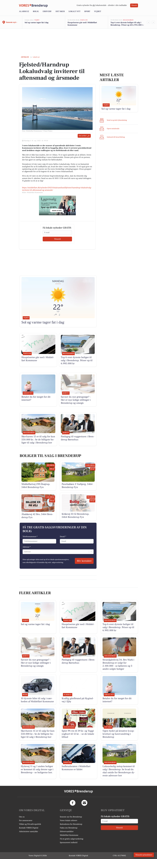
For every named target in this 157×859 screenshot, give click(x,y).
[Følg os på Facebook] (73, 803)
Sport (87, 11)
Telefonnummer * (30, 536)
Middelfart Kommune (69, 835)
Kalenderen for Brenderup (71, 824)
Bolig (36, 11)
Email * (63, 536)
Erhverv (47, 11)
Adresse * (27, 547)
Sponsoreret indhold (68, 842)
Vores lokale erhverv (68, 820)
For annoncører (25, 820)
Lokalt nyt (74, 11)
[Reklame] (57, 205)
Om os (22, 817)
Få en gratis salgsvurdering (71, 839)
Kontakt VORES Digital (28, 828)
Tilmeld (134, 5)
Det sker (60, 11)
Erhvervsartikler (66, 831)
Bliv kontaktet (84, 560)
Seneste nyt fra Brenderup (71, 817)
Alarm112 (24, 11)
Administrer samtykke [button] (28, 831)
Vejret (97, 11)
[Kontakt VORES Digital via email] (84, 803)
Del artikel (82, 136)
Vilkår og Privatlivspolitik (30, 824)
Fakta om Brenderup (68, 828)
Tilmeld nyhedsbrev (143, 855)
